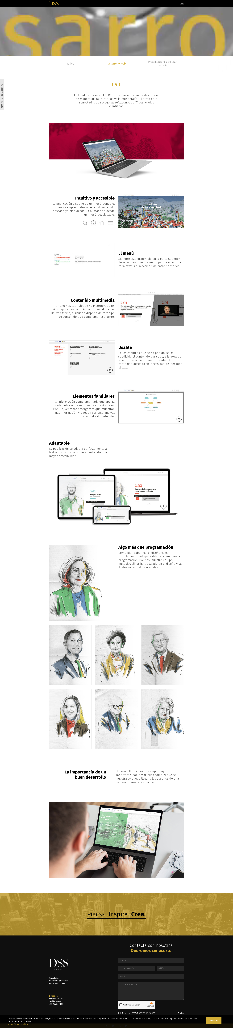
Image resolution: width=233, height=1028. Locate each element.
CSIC (2, 106)
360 (2, 83)
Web (2, 100)
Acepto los (138, 1013)
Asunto (120, 975)
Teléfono (159, 967)
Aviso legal (53, 978)
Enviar (181, 1013)
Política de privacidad (59, 981)
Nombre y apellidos (123, 959)
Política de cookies (57, 983)
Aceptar (214, 1020)
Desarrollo (2, 91)
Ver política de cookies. (18, 1024)
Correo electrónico (123, 967)
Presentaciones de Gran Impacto (162, 63)
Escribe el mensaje (123, 983)
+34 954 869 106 (56, 1004)
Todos (70, 63)
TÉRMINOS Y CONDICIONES (143, 1013)
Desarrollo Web (116, 63)
